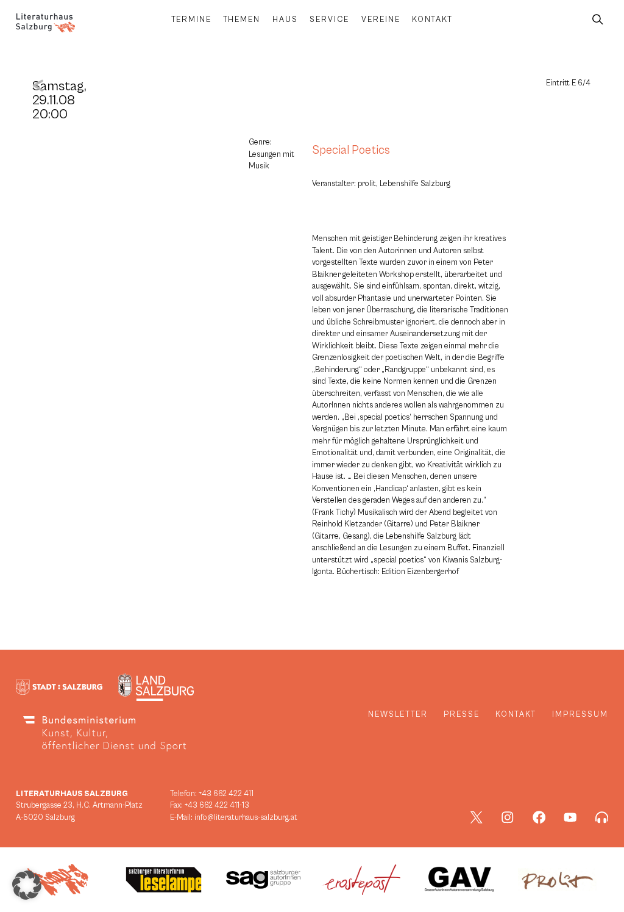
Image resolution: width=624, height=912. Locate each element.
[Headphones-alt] (602, 817)
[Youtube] (570, 817)
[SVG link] (45, 22)
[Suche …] (597, 19)
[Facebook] (539, 817)
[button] (27, 885)
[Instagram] (507, 817)
